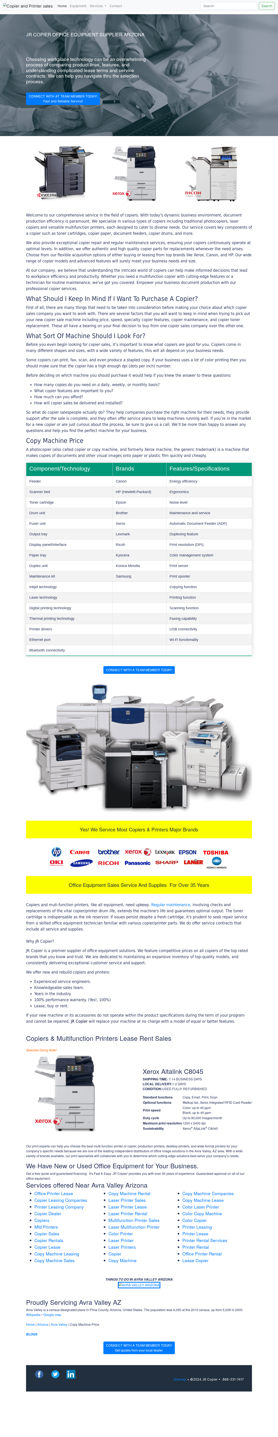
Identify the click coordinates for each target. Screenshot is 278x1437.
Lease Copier (195, 1260)
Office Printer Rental (202, 1254)
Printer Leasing (197, 1227)
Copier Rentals (48, 1240)
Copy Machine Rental (129, 1193)
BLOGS (31, 1334)
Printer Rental (195, 1247)
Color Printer (120, 1233)
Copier (114, 1254)
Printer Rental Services (204, 1240)
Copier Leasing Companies (60, 1200)
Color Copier (194, 1220)
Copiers (41, 1220)
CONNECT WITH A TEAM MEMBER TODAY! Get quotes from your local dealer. (139, 1348)
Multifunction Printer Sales (134, 1220)
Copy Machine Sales (54, 1260)
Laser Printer (121, 1240)
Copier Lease (47, 1247)
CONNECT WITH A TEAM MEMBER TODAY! (139, 670)
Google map (52, 1314)
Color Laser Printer (200, 1207)
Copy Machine (122, 1260)
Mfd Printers (46, 1227)
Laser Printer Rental (127, 1213)
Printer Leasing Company (59, 1207)
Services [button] (97, 6)
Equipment (78, 6)
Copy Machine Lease (203, 1200)
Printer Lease (195, 1233)
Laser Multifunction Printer (134, 1227)
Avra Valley (59, 1324)
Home (63, 6)
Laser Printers (122, 1247)
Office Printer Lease (53, 1193)
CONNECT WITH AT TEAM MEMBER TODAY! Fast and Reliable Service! (63, 98)
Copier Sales (46, 1233)
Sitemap (180, 1379)
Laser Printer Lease (127, 1207)
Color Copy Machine (202, 1213)
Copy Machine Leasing (56, 1254)
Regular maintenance (170, 904)
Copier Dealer (47, 1213)
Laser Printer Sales (127, 1200)
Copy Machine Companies (208, 1193)
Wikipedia (33, 1314)
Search (267, 6)
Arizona (42, 1324)
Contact (115, 6)
